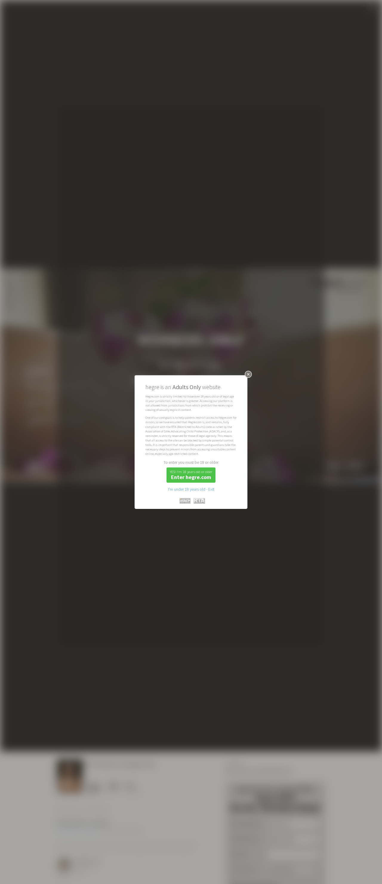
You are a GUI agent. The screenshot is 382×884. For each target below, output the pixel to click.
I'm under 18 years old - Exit (191, 489)
